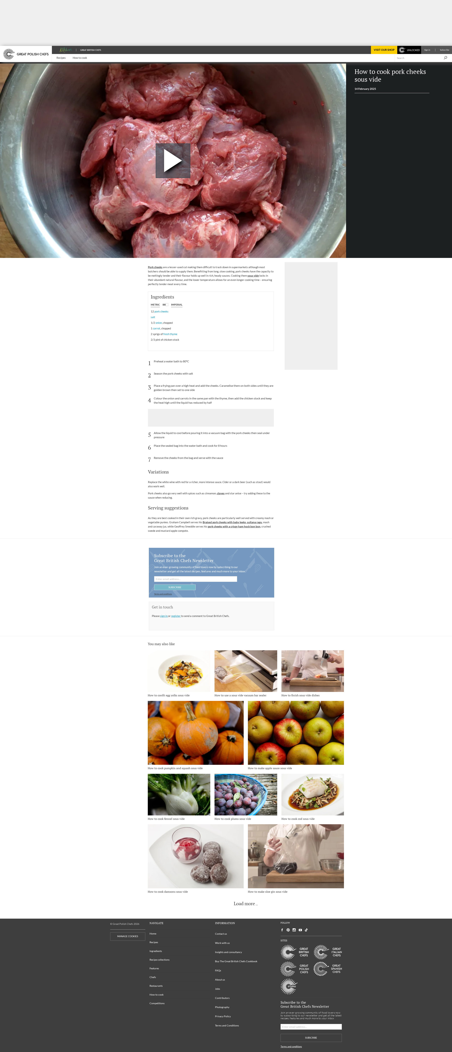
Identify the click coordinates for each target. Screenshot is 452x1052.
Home (153, 933)
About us (220, 979)
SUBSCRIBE (174, 587)
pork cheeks (161, 311)
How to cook (156, 994)
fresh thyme (170, 334)
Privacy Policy (223, 1016)
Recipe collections (160, 959)
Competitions (157, 1003)
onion (159, 322)
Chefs (153, 977)
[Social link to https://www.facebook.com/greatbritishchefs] (282, 930)
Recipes (154, 942)
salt (153, 317)
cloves (221, 493)
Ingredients (156, 950)
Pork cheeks (155, 267)
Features (154, 968)
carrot (156, 328)
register (176, 615)
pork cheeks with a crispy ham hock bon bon (234, 526)
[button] (445, 58)
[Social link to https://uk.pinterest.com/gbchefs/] (288, 930)
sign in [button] (164, 615)
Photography (222, 1007)
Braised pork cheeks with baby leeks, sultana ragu (232, 522)
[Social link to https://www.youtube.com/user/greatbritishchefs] (300, 930)
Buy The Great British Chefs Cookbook (236, 961)
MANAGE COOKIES (127, 936)
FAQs (218, 970)
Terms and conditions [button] (163, 594)
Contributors (222, 997)
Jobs (217, 988)
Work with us (222, 942)
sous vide (253, 275)
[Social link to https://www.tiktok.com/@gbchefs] (306, 930)
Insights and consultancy (228, 952)
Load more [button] (244, 903)
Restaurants (156, 985)
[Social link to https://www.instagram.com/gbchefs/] (294, 930)
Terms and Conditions (227, 1025)
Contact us (221, 933)
